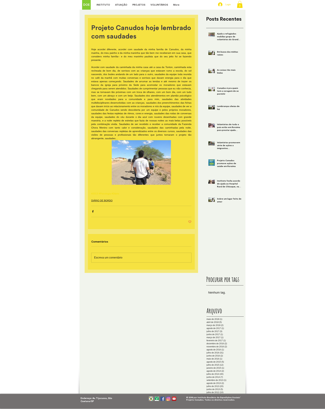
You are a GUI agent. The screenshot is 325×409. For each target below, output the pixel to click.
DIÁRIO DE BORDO (102, 200)
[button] (240, 4)
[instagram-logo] (168, 399)
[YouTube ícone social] (174, 399)
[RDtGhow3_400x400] (157, 399)
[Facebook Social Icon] (162, 399)
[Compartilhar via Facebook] (92, 211)
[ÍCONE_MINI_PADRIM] (151, 399)
